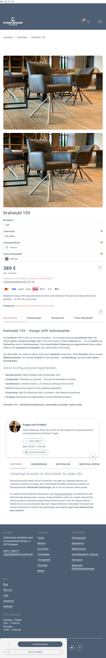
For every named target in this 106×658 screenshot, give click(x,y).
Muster (41, 571)
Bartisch (42, 543)
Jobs (5, 595)
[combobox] (53, 225)
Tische (41, 537)
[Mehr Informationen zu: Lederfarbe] (101, 231)
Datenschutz (78, 543)
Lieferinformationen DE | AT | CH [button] (19, 282)
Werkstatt (8, 606)
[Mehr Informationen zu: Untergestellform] (101, 242)
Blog (5, 584)
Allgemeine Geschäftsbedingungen (83, 567)
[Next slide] (100, 312)
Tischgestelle (44, 560)
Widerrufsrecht (79, 549)
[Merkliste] (82, 21)
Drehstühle (20, 305)
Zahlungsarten (79, 537)
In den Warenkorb (40, 644)
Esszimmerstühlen (64, 494)
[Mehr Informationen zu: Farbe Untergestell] (101, 254)
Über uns (7, 590)
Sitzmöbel (49, 305)
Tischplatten (44, 554)
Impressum (77, 560)
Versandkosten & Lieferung (85, 554)
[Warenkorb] (88, 21)
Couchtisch (43, 549)
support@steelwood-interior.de (18, 554)
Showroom (8, 601)
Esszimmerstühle (35, 305)
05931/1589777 (11, 551)
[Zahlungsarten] (53, 289)
